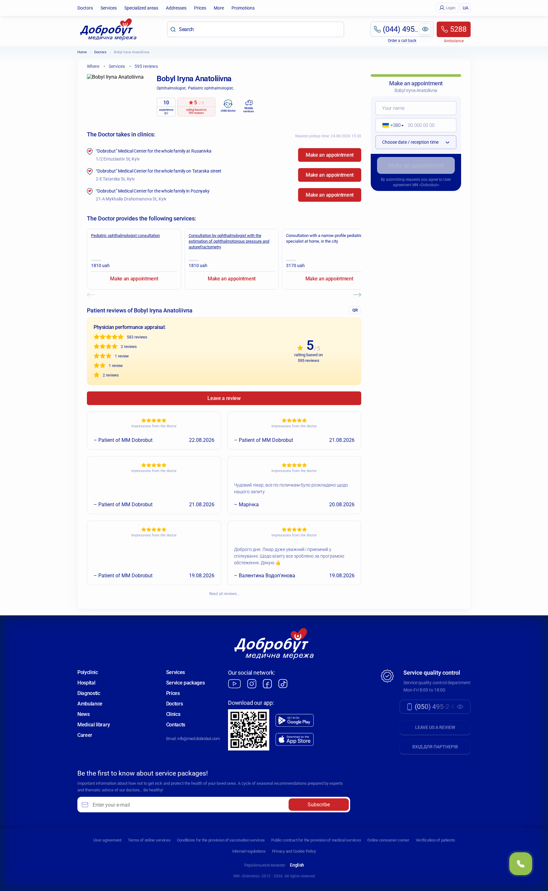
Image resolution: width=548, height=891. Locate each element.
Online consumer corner (388, 840)
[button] (391, 125)
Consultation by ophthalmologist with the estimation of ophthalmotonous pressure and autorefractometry (229, 241)
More (219, 7)
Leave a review (224, 398)
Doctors (85, 7)
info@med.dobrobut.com (198, 738)
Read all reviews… (224, 594)
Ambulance (89, 704)
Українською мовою (264, 865)
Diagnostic (88, 693)
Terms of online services (149, 840)
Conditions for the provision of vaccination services (221, 840)
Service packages (185, 683)
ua (465, 7)
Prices (200, 7)
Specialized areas (141, 7)
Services (109, 7)
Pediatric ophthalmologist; (211, 88)
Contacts (175, 725)
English (297, 865)
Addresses (176, 7)
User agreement (107, 840)
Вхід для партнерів (435, 746)
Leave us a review (435, 727)
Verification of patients (435, 840)
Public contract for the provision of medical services (316, 840)
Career (84, 735)
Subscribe (319, 805)
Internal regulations (249, 851)
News (83, 714)
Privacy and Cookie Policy (294, 851)
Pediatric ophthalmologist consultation (125, 235)
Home (82, 52)
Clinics (173, 714)
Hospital (86, 683)
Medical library (93, 725)
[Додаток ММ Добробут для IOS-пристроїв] (295, 739)
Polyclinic (87, 672)
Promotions (243, 7)
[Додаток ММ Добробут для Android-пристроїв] (295, 720)
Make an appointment (330, 155)
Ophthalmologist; (171, 88)
